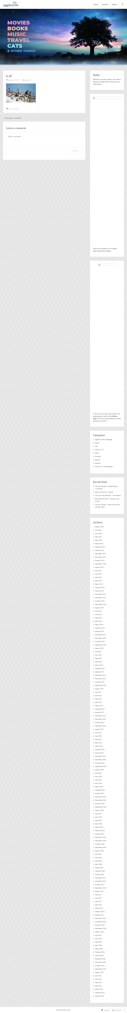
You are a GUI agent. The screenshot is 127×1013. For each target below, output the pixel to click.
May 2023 (98, 658)
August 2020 (99, 770)
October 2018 (99, 844)
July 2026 (98, 530)
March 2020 (99, 787)
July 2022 (98, 692)
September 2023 (100, 645)
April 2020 (98, 783)
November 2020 (100, 760)
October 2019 (99, 803)
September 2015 (100, 969)
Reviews (98, 463)
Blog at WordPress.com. (63, 1010)
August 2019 (99, 810)
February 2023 (100, 668)
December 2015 (100, 959)
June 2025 (98, 574)
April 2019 (98, 824)
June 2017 (98, 898)
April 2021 (98, 743)
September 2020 (100, 766)
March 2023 (99, 665)
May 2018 (98, 861)
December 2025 (100, 554)
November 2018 (100, 841)
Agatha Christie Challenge (103, 439)
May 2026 (98, 537)
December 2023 (100, 635)
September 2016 (100, 928)
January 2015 (99, 996)
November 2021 (100, 719)
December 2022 (100, 675)
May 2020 (98, 780)
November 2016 (100, 922)
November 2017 (100, 881)
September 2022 (100, 685)
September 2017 (100, 888)
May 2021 (98, 739)
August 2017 (99, 891)
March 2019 (99, 827)
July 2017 (98, 895)
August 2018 (99, 851)
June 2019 (98, 817)
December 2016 (100, 918)
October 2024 (99, 601)
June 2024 (98, 614)
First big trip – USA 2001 (12, 118)
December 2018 (100, 837)
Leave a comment (13, 109)
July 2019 (98, 814)
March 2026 (99, 544)
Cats (96, 446)
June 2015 (98, 979)
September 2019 (100, 807)
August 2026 (99, 527)
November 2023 (100, 638)
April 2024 (98, 621)
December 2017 (100, 878)
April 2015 (98, 986)
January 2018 (99, 874)
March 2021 (99, 746)
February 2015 (100, 993)
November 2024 (100, 598)
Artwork (105, 4)
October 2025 (99, 560)
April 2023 (98, 662)
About (96, 4)
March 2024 (99, 625)
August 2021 (99, 729)
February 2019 (100, 830)
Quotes (97, 460)
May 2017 (98, 901)
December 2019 (100, 797)
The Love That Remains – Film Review (108, 495)
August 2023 (99, 648)
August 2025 (99, 567)
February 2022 (100, 709)
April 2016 (98, 945)
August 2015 (99, 972)
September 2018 (100, 847)
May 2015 (98, 982)
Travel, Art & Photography (104, 466)
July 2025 (98, 571)
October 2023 (99, 641)
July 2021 (98, 733)
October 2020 (99, 763)
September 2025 (100, 564)
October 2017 (99, 885)
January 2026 (99, 550)
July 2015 (98, 976)
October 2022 (99, 682)
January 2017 (99, 915)
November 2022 (100, 679)
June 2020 (98, 776)
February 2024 (100, 628)
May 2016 (98, 942)
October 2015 (99, 966)
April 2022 (98, 702)
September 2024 (100, 604)
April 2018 (98, 864)
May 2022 (98, 699)
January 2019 (99, 834)
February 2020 (100, 790)
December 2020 (100, 756)
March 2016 (99, 949)
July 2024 (98, 611)
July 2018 (98, 854)
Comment (75, 151)
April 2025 (98, 581)
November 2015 (100, 962)
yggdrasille (27, 80)
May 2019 (98, 820)
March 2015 (99, 989)
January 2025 (99, 591)
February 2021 (100, 749)
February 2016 (100, 952)
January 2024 (99, 631)
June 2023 (98, 655)
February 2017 (100, 912)
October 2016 (99, 925)
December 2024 (100, 594)
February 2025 (100, 587)
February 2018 (100, 871)
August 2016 (99, 932)
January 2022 (99, 712)
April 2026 (98, 540)
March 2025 (99, 584)
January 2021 (99, 753)
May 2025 (98, 577)
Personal (98, 456)
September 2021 (100, 726)
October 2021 (99, 722)
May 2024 (98, 618)
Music (97, 453)
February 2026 (100, 547)
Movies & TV (99, 450)
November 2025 (100, 557)
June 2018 (98, 857)
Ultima (114, 4)
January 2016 (99, 955)
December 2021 (100, 716)
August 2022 (99, 689)
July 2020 (98, 773)
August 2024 (99, 608)
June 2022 (98, 695)
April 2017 (98, 905)
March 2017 (99, 908)
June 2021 (98, 736)
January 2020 (99, 793)
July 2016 (98, 935)
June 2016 (98, 939)
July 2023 (98, 652)
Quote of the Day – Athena (104, 492)
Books (97, 443)
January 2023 (99, 672)
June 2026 (98, 533)
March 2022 (99, 706)
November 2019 (100, 800)
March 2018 (99, 868)
